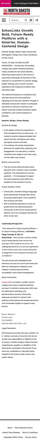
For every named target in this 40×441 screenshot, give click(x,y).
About (9, 428)
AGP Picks (5, 3)
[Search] (25, 20)
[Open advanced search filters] (30, 20)
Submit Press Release (11, 432)
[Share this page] (36, 20)
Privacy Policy (31, 437)
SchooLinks (6, 282)
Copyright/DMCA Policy (13, 437)
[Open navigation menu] (4, 20)
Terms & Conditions (30, 432)
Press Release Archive (24, 428)
